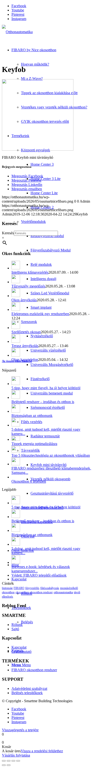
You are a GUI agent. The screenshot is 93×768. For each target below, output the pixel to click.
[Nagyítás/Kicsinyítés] (4, 761)
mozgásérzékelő (69, 588)
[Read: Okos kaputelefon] (15, 355)
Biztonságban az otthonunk (31, 416)
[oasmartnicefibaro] (17, 32)
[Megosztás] (13, 761)
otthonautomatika (63, 592)
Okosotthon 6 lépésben (28, 481)
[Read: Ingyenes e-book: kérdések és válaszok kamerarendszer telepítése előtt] (15, 562)
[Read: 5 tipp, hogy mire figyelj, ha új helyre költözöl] (15, 384)
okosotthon (8, 592)
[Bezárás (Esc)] (18, 761)
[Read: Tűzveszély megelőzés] (15, 282)
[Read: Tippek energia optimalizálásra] (15, 439)
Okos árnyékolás (24, 300)
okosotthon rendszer (41, 592)
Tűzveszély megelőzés (28, 286)
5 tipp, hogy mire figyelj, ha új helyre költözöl (45, 388)
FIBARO (19, 588)
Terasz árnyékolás (24, 346)
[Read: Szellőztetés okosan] (15, 328)
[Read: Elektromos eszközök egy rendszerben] (15, 309)
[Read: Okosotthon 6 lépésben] (15, 477)
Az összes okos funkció (17, 361)
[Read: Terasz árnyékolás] (15, 341)
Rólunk (17, 625)
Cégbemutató (21, 652)
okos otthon (22, 592)
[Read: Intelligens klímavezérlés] (15, 268)
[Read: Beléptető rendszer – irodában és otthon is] (15, 397)
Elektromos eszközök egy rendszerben (40, 314)
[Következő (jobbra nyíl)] (8, 765)
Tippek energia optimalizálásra (34, 444)
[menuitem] (51, 336)
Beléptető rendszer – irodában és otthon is (42, 402)
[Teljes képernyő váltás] (8, 761)
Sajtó (15, 629)
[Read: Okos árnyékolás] (15, 296)
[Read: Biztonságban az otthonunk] (15, 411)
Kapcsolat (18, 647)
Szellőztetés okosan (26, 332)
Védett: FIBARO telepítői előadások (39, 575)
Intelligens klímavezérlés (29, 272)
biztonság (7, 588)
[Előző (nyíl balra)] (4, 765)
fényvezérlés (32, 588)
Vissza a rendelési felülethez (42, 751)
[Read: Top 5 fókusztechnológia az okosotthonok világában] (15, 451)
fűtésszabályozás (49, 588)
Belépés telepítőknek (27, 693)
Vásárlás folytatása (16, 755)
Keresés (8, 233)
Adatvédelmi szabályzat (29, 688)
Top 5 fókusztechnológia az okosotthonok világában (50, 455)
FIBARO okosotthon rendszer (34, 670)
